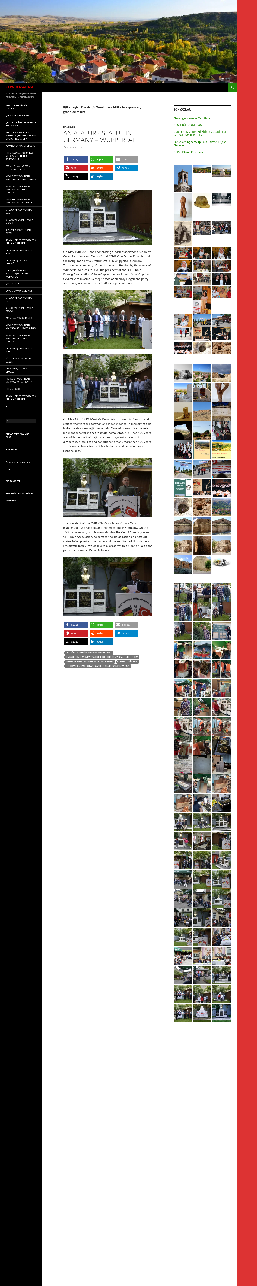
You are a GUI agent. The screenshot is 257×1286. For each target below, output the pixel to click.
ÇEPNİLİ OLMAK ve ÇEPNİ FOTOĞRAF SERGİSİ (18, 167)
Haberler (69, 127)
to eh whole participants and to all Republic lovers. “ (97, 666)
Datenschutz (12, 462)
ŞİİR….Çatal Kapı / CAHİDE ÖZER (19, 211)
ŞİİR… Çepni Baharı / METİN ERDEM (19, 221)
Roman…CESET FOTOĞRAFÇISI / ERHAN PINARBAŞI (21, 242)
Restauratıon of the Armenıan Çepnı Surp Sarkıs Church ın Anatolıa (21, 136)
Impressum (25, 462)
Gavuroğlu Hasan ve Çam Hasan (192, 118)
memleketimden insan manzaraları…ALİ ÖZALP (19, 201)
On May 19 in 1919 (128, 662)
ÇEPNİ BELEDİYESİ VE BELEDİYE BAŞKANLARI (21, 124)
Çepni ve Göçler (14, 284)
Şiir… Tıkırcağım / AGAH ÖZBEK (18, 231)
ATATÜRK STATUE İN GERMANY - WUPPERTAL (89, 653)
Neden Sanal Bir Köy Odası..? (17, 107)
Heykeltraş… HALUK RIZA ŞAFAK (19, 252)
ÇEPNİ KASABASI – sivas (188, 152)
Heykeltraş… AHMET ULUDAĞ (16, 262)
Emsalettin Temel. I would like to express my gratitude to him (102, 657)
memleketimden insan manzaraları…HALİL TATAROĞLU (18, 189)
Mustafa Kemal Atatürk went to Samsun (89, 662)
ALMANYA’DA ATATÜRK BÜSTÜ (20, 146)
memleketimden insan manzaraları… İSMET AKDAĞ (21, 178)
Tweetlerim (11, 500)
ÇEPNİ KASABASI (19, 87)
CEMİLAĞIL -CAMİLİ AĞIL (189, 125)
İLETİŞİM (10, 406)
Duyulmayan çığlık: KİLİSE (19, 291)
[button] (76, 159)
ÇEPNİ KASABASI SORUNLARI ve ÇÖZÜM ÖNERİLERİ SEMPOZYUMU (19, 156)
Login (8, 469)
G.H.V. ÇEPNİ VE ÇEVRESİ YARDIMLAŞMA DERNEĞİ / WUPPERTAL (18, 274)
